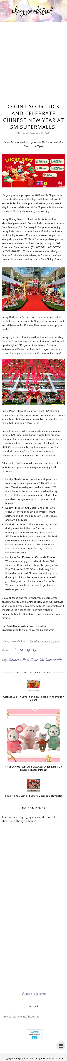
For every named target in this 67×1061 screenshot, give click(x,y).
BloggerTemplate (55, 1058)
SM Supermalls (51, 660)
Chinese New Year (23, 660)
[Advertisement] (33, 58)
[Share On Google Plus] (35, 650)
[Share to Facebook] (15, 650)
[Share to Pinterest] (28, 650)
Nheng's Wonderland (23, 1058)
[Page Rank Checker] (34, 993)
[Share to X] (21, 650)
